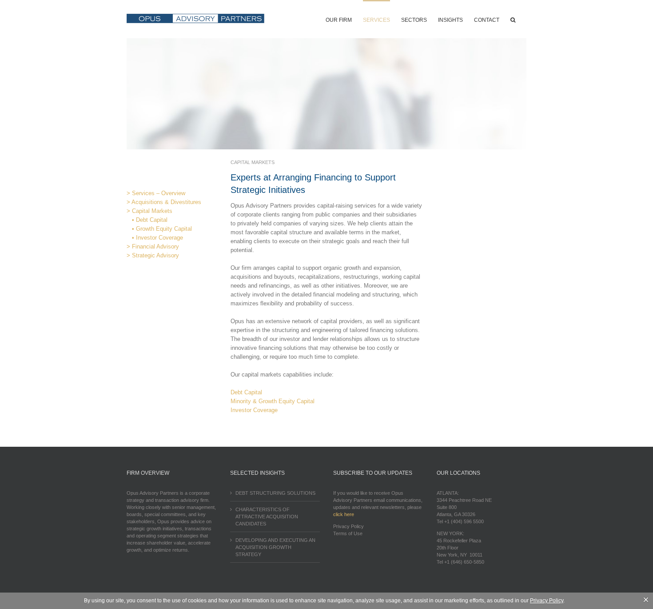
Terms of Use (347, 533)
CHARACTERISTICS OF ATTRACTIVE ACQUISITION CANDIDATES (266, 516)
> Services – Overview (156, 193)
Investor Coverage (254, 410)
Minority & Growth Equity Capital (273, 401)
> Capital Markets (149, 211)
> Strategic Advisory (153, 255)
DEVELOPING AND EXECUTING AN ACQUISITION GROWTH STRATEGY (275, 547)
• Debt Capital (147, 219)
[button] (512, 19)
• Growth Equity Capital (159, 228)
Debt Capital (246, 392)
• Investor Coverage (155, 237)
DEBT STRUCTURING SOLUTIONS (275, 493)
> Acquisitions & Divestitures (164, 202)
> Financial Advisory (153, 246)
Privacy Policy (348, 526)
